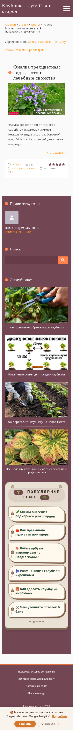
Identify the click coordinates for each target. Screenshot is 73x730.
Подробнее (59, 716)
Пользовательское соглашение (36, 671)
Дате (31, 42)
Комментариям (15, 50)
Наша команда (36, 693)
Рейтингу (60, 42)
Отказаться (48, 723)
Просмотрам (35, 50)
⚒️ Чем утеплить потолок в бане (37, 609)
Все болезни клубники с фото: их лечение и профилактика (36, 470)
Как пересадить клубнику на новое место (36, 422)
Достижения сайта (36, 686)
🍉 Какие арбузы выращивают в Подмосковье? (29, 552)
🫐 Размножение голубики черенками (37, 572)
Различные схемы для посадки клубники (36, 374)
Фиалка (16, 164)
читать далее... (55, 152)
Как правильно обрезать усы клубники (37, 327)
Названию (44, 42)
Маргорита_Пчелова (23, 168)
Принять (25, 723)
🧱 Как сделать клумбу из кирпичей (36, 591)
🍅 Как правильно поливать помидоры (32, 532)
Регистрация (13, 232)
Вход (28, 232)
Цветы (35, 24)
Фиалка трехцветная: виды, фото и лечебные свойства (36, 72)
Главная (10, 24)
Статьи (23, 24)
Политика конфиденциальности (36, 678)
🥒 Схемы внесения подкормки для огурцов (35, 514)
